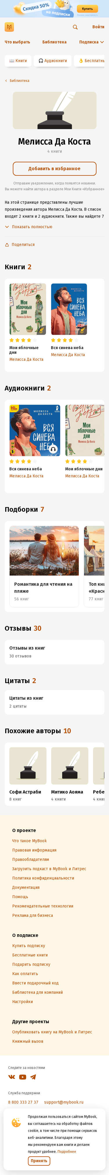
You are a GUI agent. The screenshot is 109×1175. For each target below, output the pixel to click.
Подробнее (67, 1152)
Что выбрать (17, 42)
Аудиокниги (55, 60)
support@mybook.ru (63, 1102)
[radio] (11, 340)
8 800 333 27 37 (23, 1102)
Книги (21, 60)
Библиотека (54, 42)
